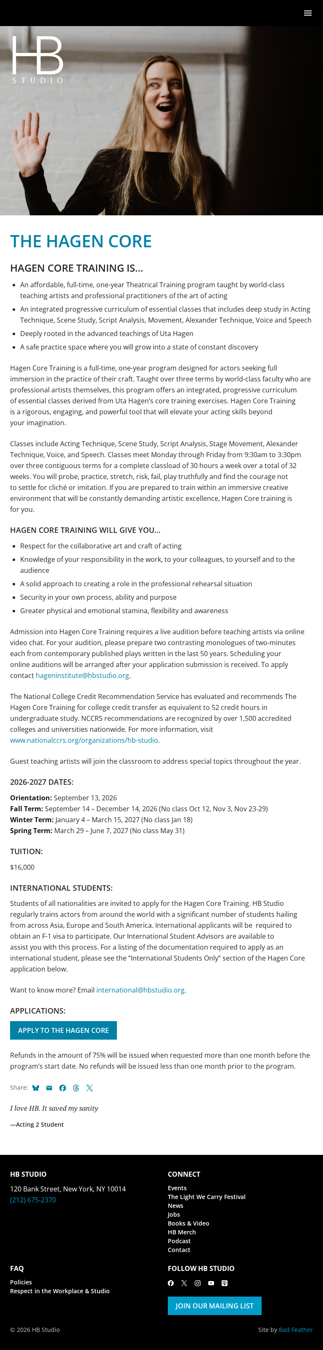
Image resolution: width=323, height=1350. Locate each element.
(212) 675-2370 (33, 1199)
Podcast (179, 1241)
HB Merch (182, 1232)
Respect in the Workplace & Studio (60, 1291)
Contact (179, 1250)
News (175, 1206)
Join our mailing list (215, 1305)
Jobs (174, 1214)
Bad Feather (296, 1330)
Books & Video (188, 1223)
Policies (21, 1282)
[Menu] (308, 12)
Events (177, 1188)
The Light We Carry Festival (207, 1197)
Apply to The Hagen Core (63, 1030)
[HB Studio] (18, 13)
